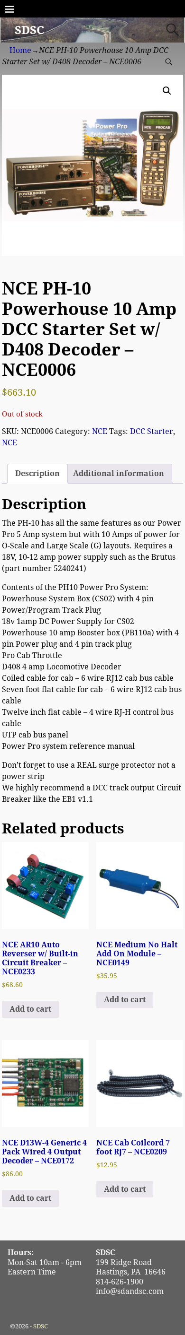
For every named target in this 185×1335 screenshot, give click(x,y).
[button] (167, 90)
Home (20, 50)
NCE (99, 431)
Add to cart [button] (30, 1009)
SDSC (29, 30)
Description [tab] (37, 473)
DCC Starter (151, 431)
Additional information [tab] (118, 473)
